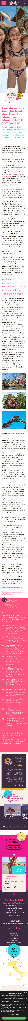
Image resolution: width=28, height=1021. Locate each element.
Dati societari (14, 938)
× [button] (26, 992)
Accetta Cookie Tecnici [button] (14, 1014)
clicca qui (22, 1010)
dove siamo (14, 950)
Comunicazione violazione (14, 942)
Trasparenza (14, 940)
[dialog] (14, 1006)
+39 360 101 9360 (15, 922)
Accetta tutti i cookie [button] (14, 1018)
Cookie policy (14, 937)
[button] (14, 1011)
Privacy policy (14, 935)
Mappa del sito (14, 933)
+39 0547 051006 (15, 920)
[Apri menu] (3, 3)
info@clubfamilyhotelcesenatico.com (15, 923)
